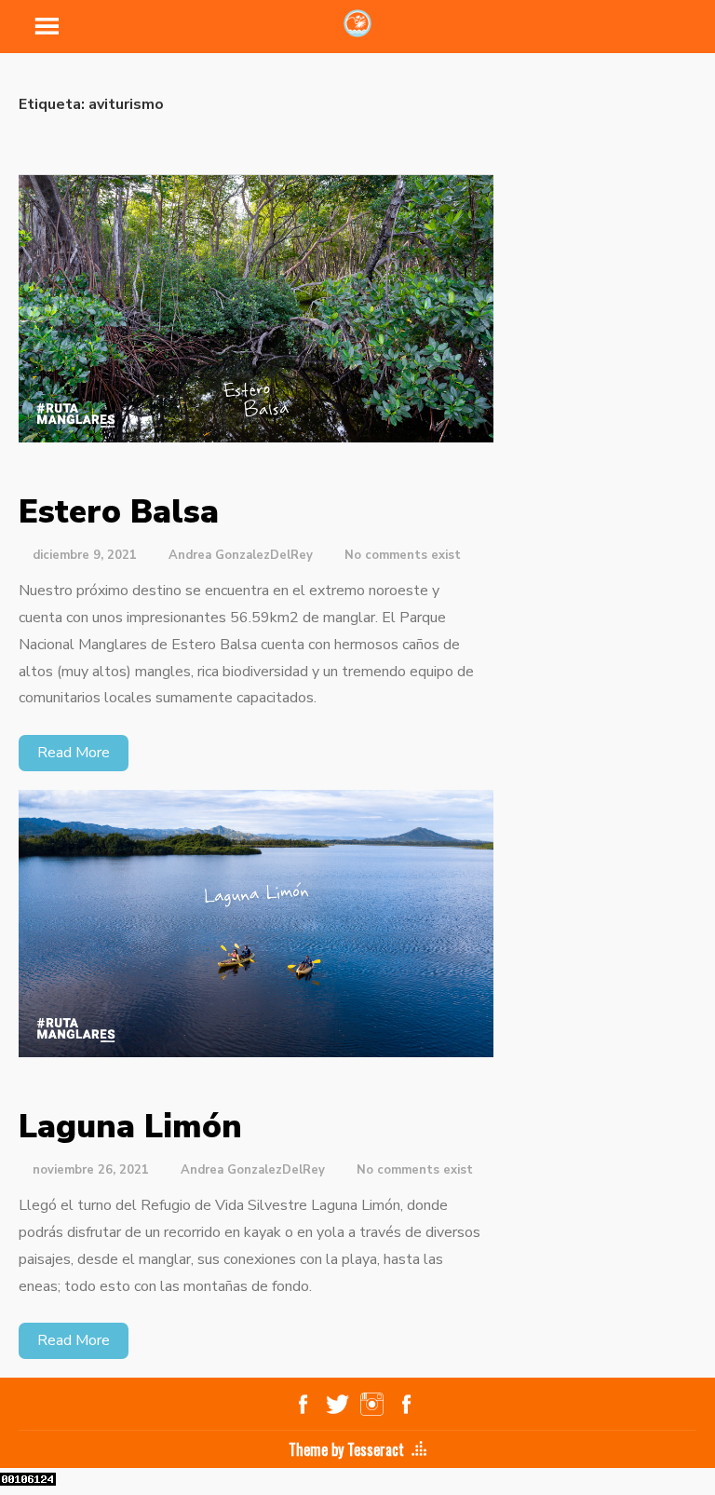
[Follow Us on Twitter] (337, 1404)
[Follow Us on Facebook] (303, 1404)
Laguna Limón (130, 1127)
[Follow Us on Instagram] (372, 1404)
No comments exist (402, 555)
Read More (73, 752)
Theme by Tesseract (346, 1449)
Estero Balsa (119, 512)
